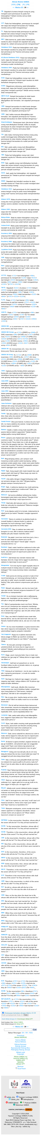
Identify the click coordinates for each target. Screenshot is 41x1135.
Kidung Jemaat (20, 1046)
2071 (20, 339)
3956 (20, 282)
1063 (35, 280)
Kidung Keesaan (20, 1044)
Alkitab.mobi (20, 1052)
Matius (18, 7)
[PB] (27, 4)
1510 (17, 284)
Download (20, 1035)
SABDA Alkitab (13, 1103)
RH (27, 1033)
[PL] (24, 4)
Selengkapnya (28, 1099)
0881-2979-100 (12, 1124)
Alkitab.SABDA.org (20, 1057)
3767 (11, 284)
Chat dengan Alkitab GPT (25, 1019)
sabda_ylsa (10, 1097)
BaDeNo (21, 1062)
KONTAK (11, 1109)
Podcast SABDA (30, 1103)
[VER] (13, 4)
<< (13, 7)
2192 (4, 284)
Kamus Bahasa (20, 1042)
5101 (34, 278)
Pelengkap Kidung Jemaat (20, 1050)
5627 (26, 343)
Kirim (26, 1015)
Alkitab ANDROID (20, 1037)
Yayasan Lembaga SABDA (28, 1097)
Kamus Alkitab (20, 1040)
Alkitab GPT (20, 1024)
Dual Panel (21, 1068)
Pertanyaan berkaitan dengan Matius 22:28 (20, 1013)
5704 (26, 339)
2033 (13, 280)
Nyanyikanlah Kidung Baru (20, 1048)
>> (27, 7)
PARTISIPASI (19, 1109)
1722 (14, 276)
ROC (31, 1033)
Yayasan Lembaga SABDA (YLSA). (20, 1116)
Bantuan (21, 1066)
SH (23, 1033)
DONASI (28, 1109)
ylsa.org (18, 1126)
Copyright (20, 1054)
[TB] (18, 4)
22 (22, 7)
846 (9, 282)
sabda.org (26, 1126)
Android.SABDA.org (20, 1058)
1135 (24, 278)
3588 (33, 332)
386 (32, 276)
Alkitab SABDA (18, 1022)
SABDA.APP (20, 1060)
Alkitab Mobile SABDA (20, 2)
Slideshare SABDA (22, 1105)
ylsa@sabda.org (30, 1124)
